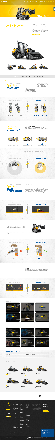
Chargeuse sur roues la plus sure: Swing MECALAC (36, 404)
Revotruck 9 (21, 426)
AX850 (20, 407)
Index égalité (47, 437)
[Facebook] (43, 404)
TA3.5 (20, 416)
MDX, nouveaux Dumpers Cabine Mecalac (36, 409)
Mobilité (26, 76)
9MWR (14, 410)
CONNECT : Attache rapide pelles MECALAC (36, 408)
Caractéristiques (41, 76)
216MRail (26, 431)
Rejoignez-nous (43, 437)
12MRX (14, 407)
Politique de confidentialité (38, 437)
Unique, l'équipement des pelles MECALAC (36, 407)
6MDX (20, 422)
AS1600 (14, 432)
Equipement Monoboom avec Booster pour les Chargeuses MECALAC (36, 406)
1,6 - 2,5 (36, 387)
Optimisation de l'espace (31, 76)
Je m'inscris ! (46, 411)
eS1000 (21, 404)
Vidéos (37, 76)
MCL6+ (14, 425)
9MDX (20, 423)
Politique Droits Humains (34, 438)
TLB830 (20, 432)
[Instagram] (46, 404)
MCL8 (14, 426)
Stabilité (23, 76)
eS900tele (21, 405)
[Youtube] (45, 404)
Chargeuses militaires (28, 426)
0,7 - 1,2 (7, 387)
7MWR (14, 409)
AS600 (14, 428)
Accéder (8, 409)
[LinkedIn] (44, 404)
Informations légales (34, 437)
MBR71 (26, 414)
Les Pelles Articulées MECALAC (34, 405)
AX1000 (20, 408)
